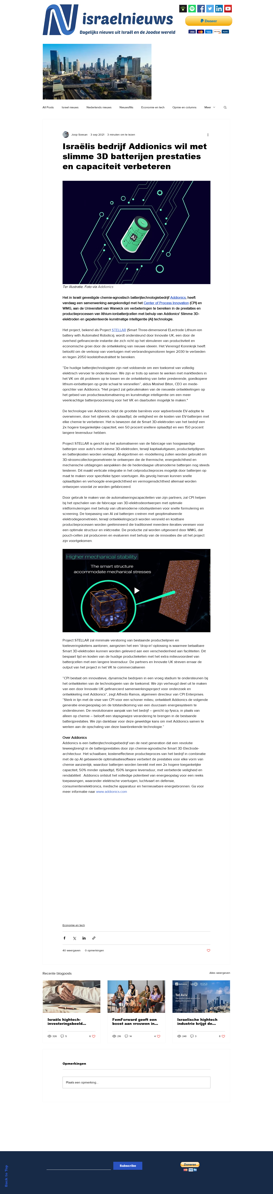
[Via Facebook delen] (64, 938)
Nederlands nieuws (99, 107)
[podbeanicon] (183, 8)
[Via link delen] (94, 938)
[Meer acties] (208, 134)
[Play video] (136, 590)
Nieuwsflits (126, 107)
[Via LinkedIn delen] (84, 938)
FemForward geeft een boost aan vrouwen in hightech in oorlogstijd (134, 1022)
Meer (207, 107)
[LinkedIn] (219, 8)
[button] (225, 107)
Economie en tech (152, 107)
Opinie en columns (184, 107)
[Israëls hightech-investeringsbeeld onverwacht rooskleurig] (71, 996)
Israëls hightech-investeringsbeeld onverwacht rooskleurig (71, 1022)
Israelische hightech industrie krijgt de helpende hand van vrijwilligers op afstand (199, 1022)
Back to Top (6, 1176)
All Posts (48, 107)
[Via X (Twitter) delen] (74, 938)
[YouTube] (228, 8)
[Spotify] (192, 8)
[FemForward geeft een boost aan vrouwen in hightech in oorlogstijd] (136, 996)
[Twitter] (210, 8)
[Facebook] (201, 8)
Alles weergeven (219, 972)
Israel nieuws (70, 107)
